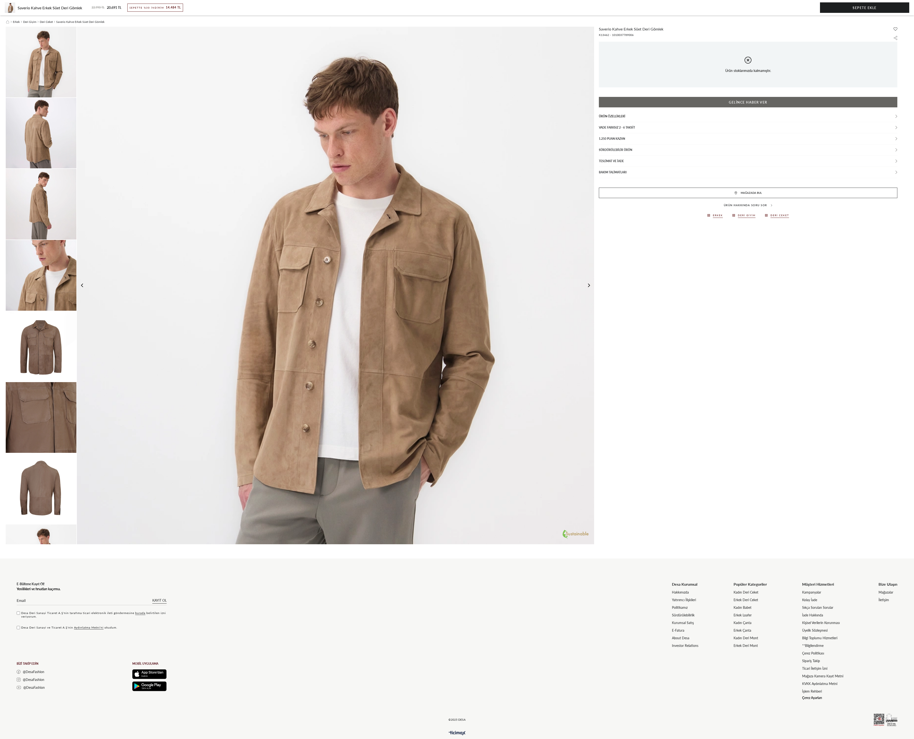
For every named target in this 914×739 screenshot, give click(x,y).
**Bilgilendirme (813, 646)
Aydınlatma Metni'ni (89, 627)
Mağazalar (886, 592)
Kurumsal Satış (683, 623)
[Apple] (149, 674)
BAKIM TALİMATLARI (613, 172)
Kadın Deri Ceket (746, 592)
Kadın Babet (742, 607)
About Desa (680, 638)
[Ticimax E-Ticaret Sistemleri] (457, 733)
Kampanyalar (811, 592)
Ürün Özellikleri (612, 116)
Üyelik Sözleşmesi (815, 630)
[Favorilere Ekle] (895, 29)
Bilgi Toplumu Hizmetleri (819, 638)
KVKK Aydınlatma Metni (819, 684)
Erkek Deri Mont (746, 646)
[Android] (149, 686)
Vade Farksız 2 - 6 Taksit (617, 127)
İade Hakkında (812, 615)
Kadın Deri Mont (746, 638)
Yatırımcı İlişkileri (684, 600)
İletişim (884, 600)
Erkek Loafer (743, 615)
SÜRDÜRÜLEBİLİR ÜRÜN (615, 150)
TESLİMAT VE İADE (611, 161)
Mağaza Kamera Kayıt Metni (822, 676)
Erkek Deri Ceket (746, 600)
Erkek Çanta (742, 630)
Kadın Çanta (742, 623)
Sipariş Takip (811, 661)
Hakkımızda (680, 592)
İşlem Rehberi (812, 691)
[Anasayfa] (8, 22)
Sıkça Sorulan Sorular (817, 607)
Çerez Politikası (813, 653)
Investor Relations (685, 646)
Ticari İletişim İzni (814, 668)
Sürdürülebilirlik (683, 615)
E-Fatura (678, 630)
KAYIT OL (159, 600)
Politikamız (680, 607)
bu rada (140, 613)
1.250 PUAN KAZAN (612, 138)
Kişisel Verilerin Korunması (821, 623)
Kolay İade (809, 600)
